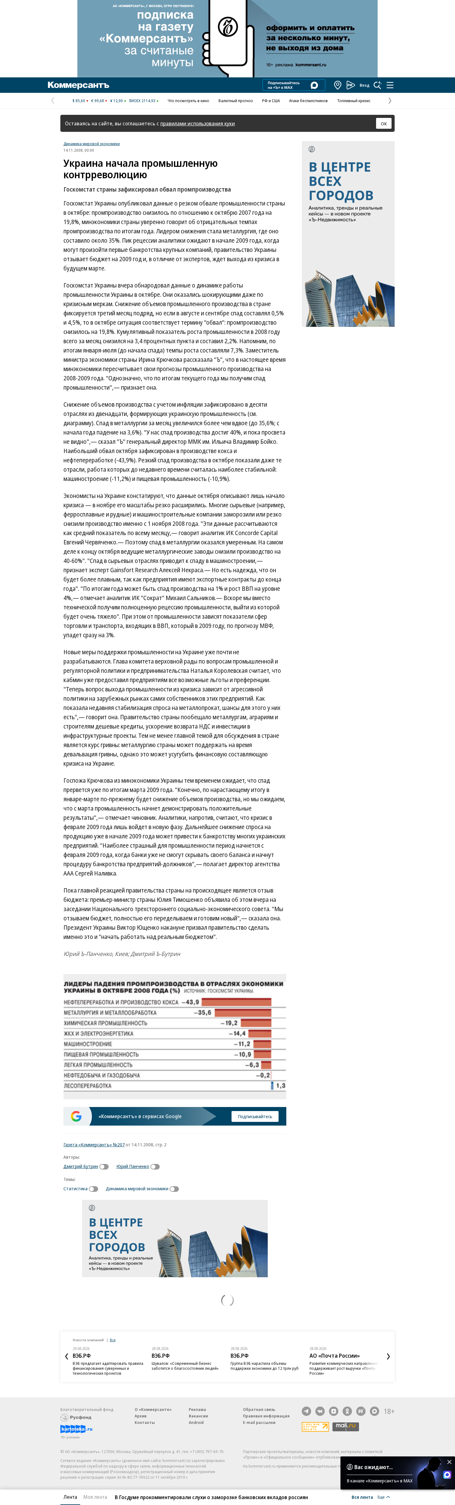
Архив (140, 1416)
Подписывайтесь (255, 1116)
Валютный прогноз (236, 100)
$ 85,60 (78, 100)
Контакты (145, 1422)
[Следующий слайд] (388, 1356)
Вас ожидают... (373, 1467)
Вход (365, 85)
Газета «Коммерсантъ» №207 (94, 1144)
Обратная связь (259, 1409)
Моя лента (95, 1497)
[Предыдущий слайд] (66, 1356)
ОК (384, 123)
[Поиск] (377, 85)
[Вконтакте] (320, 1411)
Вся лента (362, 1497)
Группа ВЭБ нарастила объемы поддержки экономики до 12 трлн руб (265, 1365)
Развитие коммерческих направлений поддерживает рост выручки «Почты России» (344, 1368)
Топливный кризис (353, 100)
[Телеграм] (306, 1411)
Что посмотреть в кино (188, 100)
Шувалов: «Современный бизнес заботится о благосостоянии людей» (185, 1365)
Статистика (75, 1188)
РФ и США (271, 100)
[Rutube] (361, 1411)
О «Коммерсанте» (153, 1409)
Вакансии (198, 1416)
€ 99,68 (97, 100)
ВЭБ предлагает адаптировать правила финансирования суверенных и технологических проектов (108, 1368)
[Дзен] (333, 1411)
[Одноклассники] (347, 1411)
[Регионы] (338, 85)
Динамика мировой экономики (91, 143)
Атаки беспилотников (308, 100)
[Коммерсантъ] (78, 85)
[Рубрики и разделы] (390, 85)
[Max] (374, 1411)
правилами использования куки (197, 123)
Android (196, 1422)
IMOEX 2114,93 (142, 100)
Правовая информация (266, 1416)
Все (112, 1340)
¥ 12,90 (116, 100)
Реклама (197, 1409)
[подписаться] (105, 1167)
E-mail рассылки (259, 1422)
